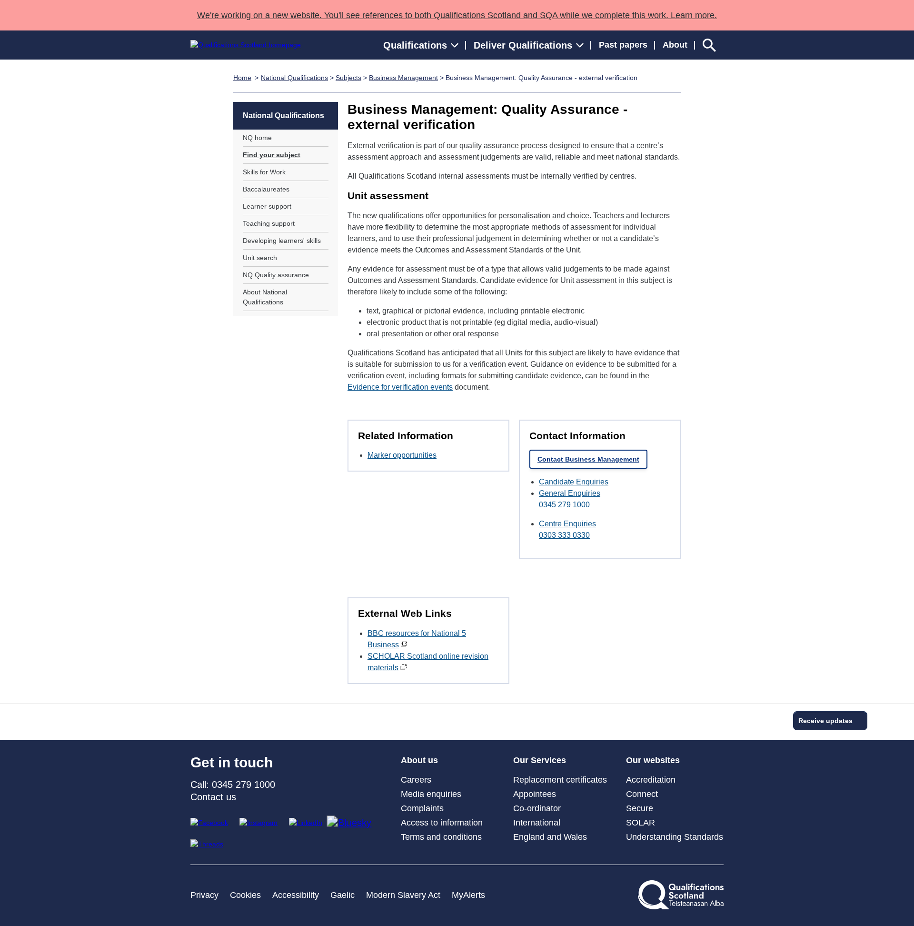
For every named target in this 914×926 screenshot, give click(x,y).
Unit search (260, 258)
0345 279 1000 (564, 505)
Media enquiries (431, 794)
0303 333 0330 (564, 535)
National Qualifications (294, 77)
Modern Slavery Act (403, 895)
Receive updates (825, 721)
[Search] (709, 45)
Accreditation (651, 780)
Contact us (213, 797)
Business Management (403, 77)
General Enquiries (569, 493)
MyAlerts (468, 895)
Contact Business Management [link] (588, 459)
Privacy (204, 895)
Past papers (623, 45)
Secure (639, 808)
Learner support (267, 206)
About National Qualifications (265, 297)
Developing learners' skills (282, 240)
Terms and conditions (441, 837)
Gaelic (342, 895)
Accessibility (295, 895)
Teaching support (269, 223)
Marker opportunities (402, 455)
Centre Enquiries (567, 524)
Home (242, 77)
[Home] (245, 45)
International (536, 822)
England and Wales (550, 837)
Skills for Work (264, 172)
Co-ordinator (537, 808)
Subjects (348, 77)
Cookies (245, 895)
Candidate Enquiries (573, 482)
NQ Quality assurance (276, 275)
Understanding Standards (674, 837)
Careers (416, 780)
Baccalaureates (266, 189)
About (675, 45)
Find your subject (271, 155)
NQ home (257, 137)
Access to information (442, 822)
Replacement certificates (560, 780)
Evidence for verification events (400, 387)
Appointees (534, 794)
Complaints (422, 808)
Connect (642, 794)
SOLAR (640, 822)
